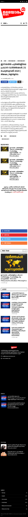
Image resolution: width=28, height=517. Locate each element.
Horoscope (4, 499)
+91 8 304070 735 (6, 358)
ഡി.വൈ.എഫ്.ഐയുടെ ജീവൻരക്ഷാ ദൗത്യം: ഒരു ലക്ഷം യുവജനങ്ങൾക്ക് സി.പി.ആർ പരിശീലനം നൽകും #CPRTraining (18, 320)
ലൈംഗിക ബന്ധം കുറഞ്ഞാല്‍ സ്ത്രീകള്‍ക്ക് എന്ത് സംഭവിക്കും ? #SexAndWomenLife (16, 453)
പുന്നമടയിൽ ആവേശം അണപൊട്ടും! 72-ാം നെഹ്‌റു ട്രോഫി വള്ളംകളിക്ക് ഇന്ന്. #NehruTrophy (19, 295)
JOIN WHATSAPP (18, 192)
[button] (3, 1)
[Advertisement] (14, 43)
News (5, 61)
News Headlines (11, 61)
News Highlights (21, 61)
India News (4, 502)
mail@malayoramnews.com (8, 356)
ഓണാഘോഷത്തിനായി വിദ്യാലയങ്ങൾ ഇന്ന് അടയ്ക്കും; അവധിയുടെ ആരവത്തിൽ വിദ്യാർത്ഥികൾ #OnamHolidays (19, 331)
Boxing (3, 493)
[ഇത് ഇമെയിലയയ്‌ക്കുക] (19, 82)
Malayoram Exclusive (6, 506)
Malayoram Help (5, 509)
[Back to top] (24, 513)
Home (2, 1)
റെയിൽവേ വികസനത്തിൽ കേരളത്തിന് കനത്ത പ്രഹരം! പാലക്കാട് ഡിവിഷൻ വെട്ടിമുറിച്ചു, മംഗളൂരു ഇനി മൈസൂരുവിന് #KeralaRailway (19, 307)
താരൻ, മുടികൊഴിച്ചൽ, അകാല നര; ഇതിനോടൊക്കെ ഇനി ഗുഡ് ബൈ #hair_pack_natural (17, 446)
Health (3, 496)
